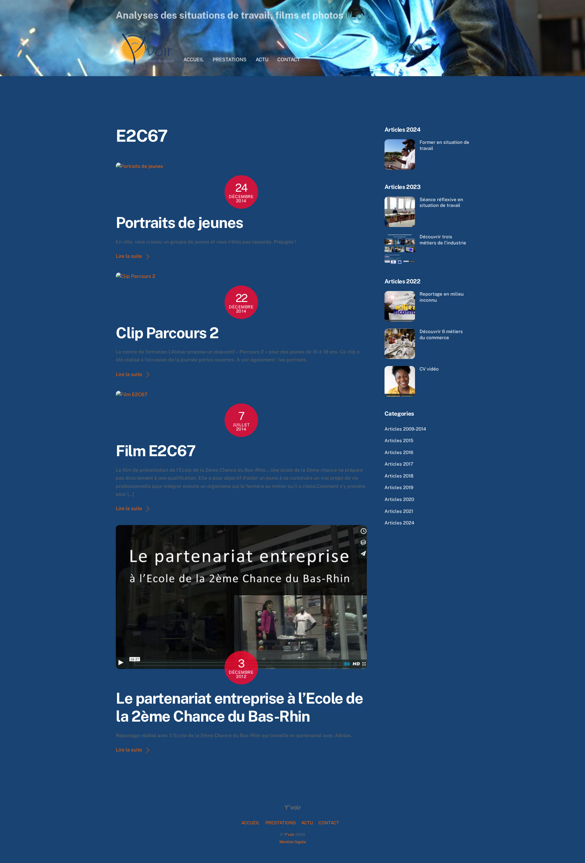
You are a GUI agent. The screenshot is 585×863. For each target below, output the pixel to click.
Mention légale (292, 842)
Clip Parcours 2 (167, 333)
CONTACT (288, 59)
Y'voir (289, 834)
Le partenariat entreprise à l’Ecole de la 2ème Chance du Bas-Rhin (239, 707)
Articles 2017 (399, 464)
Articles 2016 (399, 452)
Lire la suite (129, 256)
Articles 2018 (399, 475)
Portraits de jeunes (179, 222)
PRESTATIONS (229, 59)
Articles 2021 (399, 511)
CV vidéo (429, 368)
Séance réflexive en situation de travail (441, 202)
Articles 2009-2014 (405, 429)
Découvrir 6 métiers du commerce (441, 334)
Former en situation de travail (444, 145)
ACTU (262, 59)
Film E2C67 (155, 451)
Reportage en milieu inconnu (442, 297)
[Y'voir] (146, 64)
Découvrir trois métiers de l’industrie (443, 239)
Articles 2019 (399, 487)
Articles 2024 (399, 522)
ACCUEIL (193, 59)
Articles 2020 (399, 499)
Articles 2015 (399, 440)
